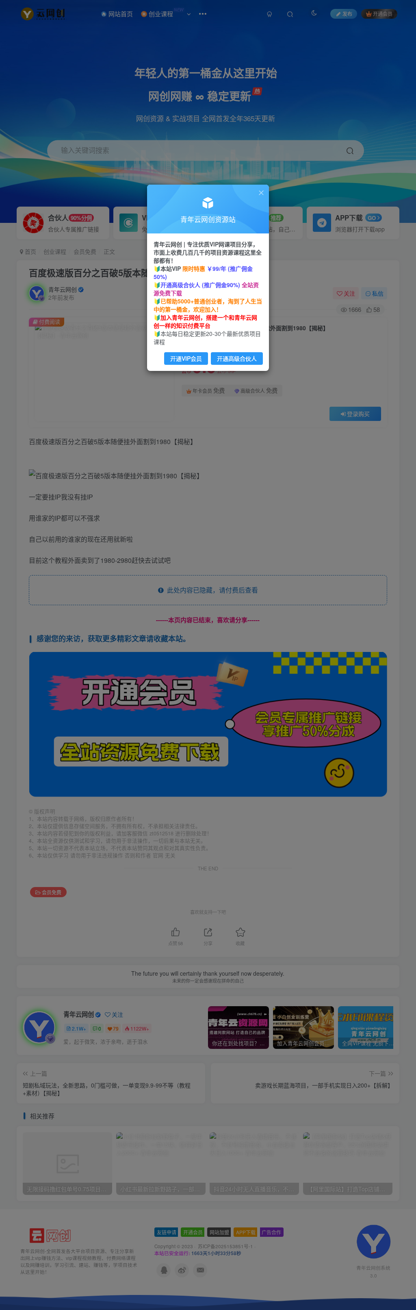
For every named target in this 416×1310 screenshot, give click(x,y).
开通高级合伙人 (237, 358)
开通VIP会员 (186, 358)
